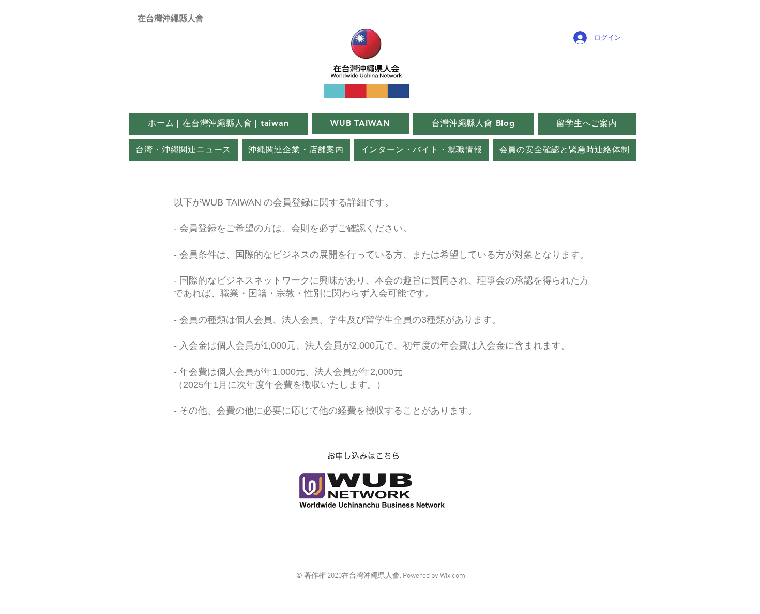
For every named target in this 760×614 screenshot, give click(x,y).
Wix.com (452, 576)
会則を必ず (314, 228)
